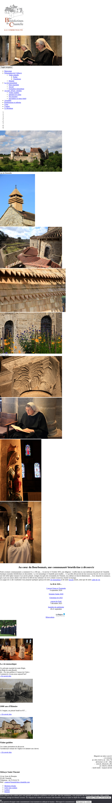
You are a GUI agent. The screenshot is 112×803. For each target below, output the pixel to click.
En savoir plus (105, 797)
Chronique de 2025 (56, 598)
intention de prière (15, 95)
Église (15, 77)
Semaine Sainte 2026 (56, 594)
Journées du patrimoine (56, 607)
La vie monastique (10, 83)
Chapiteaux (17, 79)
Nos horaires (13, 97)
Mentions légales (10, 786)
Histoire (11, 81)
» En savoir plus (5, 676)
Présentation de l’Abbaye (13, 73)
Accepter (90, 797)
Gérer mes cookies (10, 788)
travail (71, 580)
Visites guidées (14, 93)
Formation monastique (16, 89)
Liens (6, 104)
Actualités (7, 100)
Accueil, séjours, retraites (13, 91)
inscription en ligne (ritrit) (17, 98)
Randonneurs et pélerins (12, 102)
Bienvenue (8, 71)
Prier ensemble (14, 85)
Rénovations (50, 617)
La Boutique (8, 108)
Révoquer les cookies (84, 802)
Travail (11, 87)
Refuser (96, 797)
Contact (7, 106)
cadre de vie (96, 580)
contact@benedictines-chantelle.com (17, 782)
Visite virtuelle (14, 75)
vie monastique (55, 580)
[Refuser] (1, 800)
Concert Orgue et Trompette (56, 588)
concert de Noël (56, 601)
